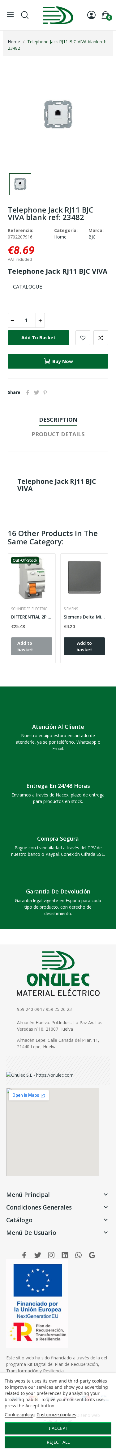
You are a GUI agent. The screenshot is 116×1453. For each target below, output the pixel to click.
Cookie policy (19, 1414)
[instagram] (51, 1255)
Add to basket (38, 337)
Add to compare (100, 337)
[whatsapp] (78, 1255)
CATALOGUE (27, 286)
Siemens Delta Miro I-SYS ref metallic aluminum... (84, 617)
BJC (92, 237)
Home (60, 237)
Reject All (58, 1442)
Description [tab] (58, 419)
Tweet (36, 392)
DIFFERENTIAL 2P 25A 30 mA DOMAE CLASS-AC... (31, 617)
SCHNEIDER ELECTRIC (29, 609)
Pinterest (45, 392)
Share (28, 392)
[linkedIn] (65, 1255)
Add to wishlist (82, 337)
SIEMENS (71, 609)
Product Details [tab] (58, 434)
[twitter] (37, 1255)
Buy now (62, 361)
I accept (58, 1428)
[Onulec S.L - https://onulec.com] (40, 1075)
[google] (92, 1255)
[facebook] (24, 1255)
